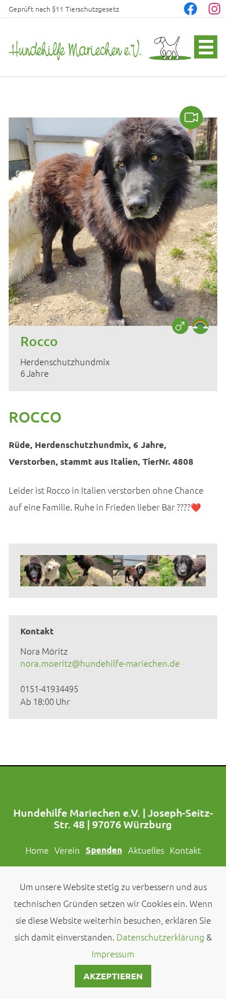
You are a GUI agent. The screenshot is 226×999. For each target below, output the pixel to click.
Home (37, 850)
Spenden (104, 849)
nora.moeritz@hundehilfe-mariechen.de (100, 663)
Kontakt (185, 850)
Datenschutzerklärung (160, 937)
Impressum (113, 953)
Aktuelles (146, 850)
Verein (67, 850)
